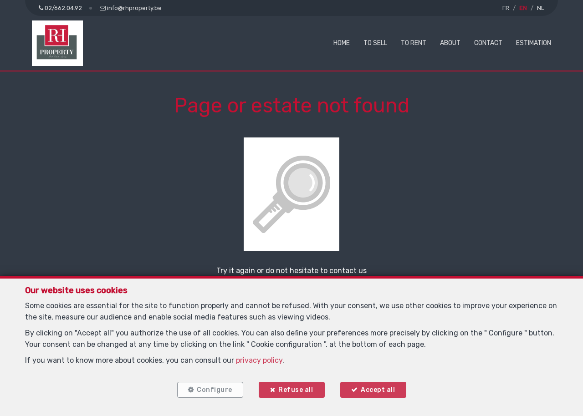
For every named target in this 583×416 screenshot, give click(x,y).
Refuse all (295, 390)
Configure (214, 390)
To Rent (413, 43)
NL (540, 8)
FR (505, 8)
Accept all (378, 390)
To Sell (375, 43)
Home (341, 43)
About (450, 43)
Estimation (533, 43)
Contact (488, 43)
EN (523, 8)
